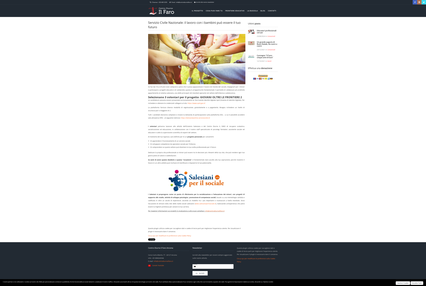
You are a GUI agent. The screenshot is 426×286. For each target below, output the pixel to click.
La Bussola (252, 11)
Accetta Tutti (417, 283)
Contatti (272, 11)
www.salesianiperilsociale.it (205, 204)
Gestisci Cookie (402, 283)
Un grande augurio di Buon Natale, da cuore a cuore (267, 44)
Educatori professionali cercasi (266, 31)
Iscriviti (200, 273)
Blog (262, 11)
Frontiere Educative (235, 11)
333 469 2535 (163, 2)
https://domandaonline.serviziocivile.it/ (195, 118)
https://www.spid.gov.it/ (196, 103)
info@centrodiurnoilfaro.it (184, 2)
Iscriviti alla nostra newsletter (205, 2)
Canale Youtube (158, 265)
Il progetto (197, 11)
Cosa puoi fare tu (214, 11)
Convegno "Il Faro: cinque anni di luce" (265, 56)
